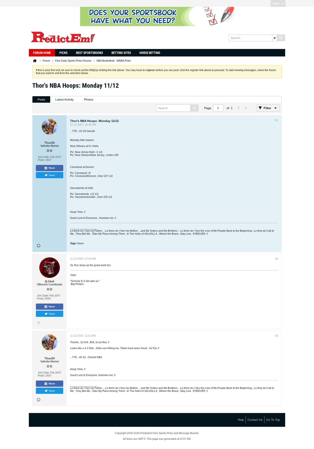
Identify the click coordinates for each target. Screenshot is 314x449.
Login (276, 3)
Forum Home (42, 53)
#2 (276, 258)
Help (241, 419)
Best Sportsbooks (89, 53)
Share (51, 168)
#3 (276, 335)
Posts (41, 99)
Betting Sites (121, 53)
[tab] (41, 99)
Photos (88, 99)
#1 (276, 120)
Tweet (51, 175)
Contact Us (255, 419)
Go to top (273, 419)
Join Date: (44, 157)
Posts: (41, 160)
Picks (63, 53)
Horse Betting (149, 53)
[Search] (281, 37)
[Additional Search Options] (274, 37)
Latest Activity (64, 99)
